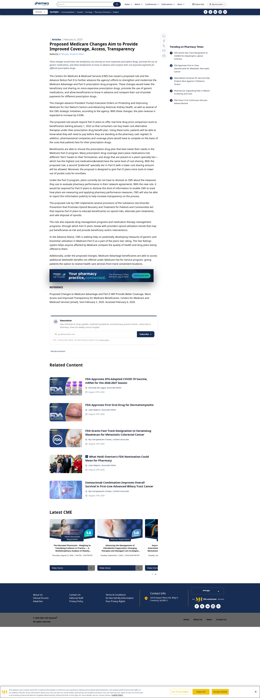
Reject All (201, 691)
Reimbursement (58, 351)
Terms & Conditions (116, 594)
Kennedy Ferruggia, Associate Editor (104, 387)
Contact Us (75, 594)
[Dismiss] (150, 272)
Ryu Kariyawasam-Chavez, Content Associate (108, 439)
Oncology (88, 12)
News (209, 619)
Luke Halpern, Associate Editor (102, 409)
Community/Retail (67, 12)
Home (186, 619)
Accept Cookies (220, 691)
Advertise (38, 601)
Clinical (38, 12)
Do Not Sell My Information (120, 598)
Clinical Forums (41, 598)
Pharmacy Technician (102, 12)
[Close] (256, 692)
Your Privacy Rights (115, 601)
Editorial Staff (76, 598)
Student (116, 12)
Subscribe (144, 334)
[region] (130, 692)
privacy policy (104, 340)
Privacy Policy (76, 601)
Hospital (80, 12)
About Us (38, 594)
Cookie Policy (117, 695)
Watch (137, 4)
